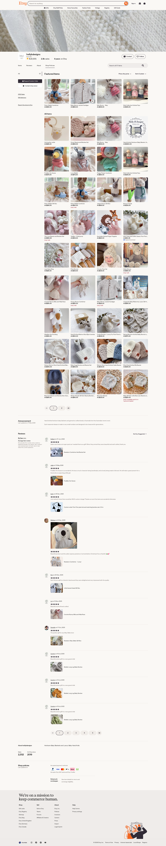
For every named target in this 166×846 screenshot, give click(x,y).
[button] (128, 56)
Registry (106, 8)
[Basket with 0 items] (144, 3)
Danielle (53, 627)
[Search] (126, 3)
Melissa (53, 520)
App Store (25, 833)
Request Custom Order (31, 81)
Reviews (29, 65)
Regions (144, 842)
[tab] (30, 74)
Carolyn (53, 653)
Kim (52, 575)
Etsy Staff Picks (58, 8)
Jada (52, 465)
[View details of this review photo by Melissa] (64, 535)
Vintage (97, 8)
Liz (51, 601)
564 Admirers (22, 97)
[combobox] (75, 3)
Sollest (53, 439)
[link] (46, 408)
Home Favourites (72, 8)
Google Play (39, 833)
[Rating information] (27, 59)
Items (20, 65)
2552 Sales (21, 94)
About (39, 65)
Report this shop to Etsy (25, 105)
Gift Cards (117, 8)
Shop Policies (50, 65)
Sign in (134, 3)
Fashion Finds (86, 8)
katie (52, 494)
